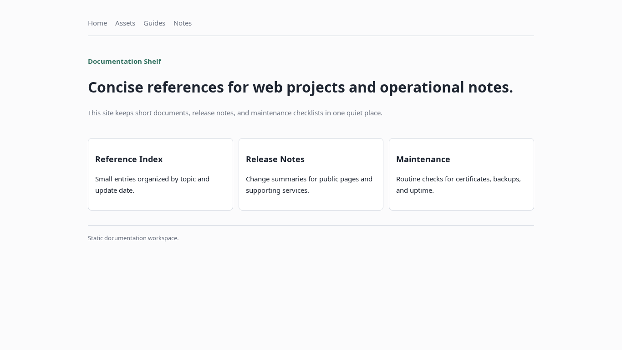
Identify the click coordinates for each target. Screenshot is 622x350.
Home (97, 22)
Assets (125, 22)
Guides (154, 22)
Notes (182, 22)
